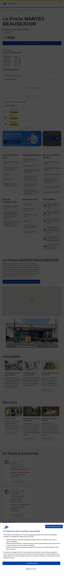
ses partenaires (32, 535)
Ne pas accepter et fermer (54, 526)
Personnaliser (32, 569)
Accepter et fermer (32, 563)
